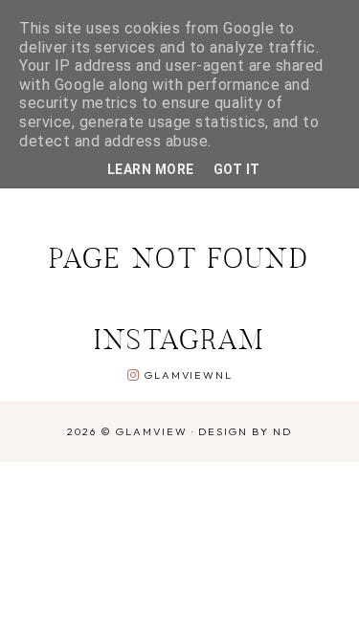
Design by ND (245, 431)
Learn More (150, 169)
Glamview (152, 431)
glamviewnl (188, 375)
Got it (236, 169)
